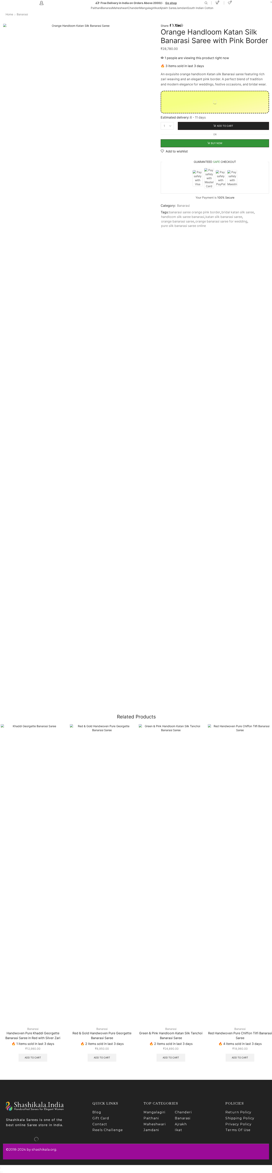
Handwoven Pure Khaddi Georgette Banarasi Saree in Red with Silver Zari (32, 1035)
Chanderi (134, 8)
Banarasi (106, 8)
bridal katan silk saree (237, 212)
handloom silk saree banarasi (182, 217)
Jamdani (181, 8)
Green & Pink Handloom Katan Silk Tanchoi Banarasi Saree (171, 1035)
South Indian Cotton (200, 8)
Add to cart (225, 125)
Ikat (157, 8)
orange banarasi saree (177, 221)
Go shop (171, 3)
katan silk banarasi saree (223, 217)
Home (9, 14)
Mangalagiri (147, 8)
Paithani (96, 8)
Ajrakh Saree (168, 8)
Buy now (216, 143)
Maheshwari (120, 8)
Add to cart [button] (33, 1057)
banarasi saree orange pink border (194, 212)
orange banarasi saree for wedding (221, 221)
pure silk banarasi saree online (183, 226)
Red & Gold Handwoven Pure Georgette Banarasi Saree (101, 1035)
